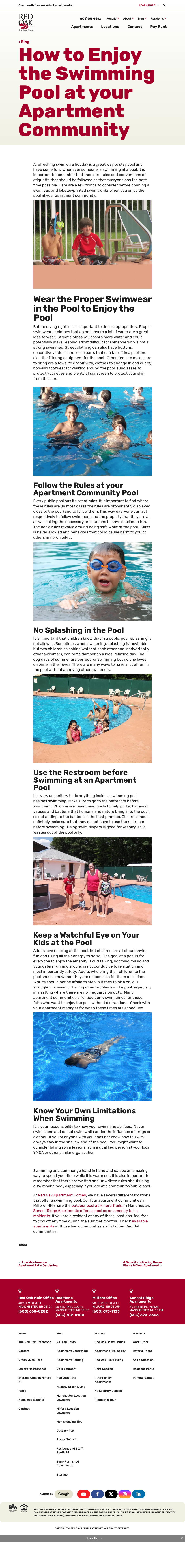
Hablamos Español (31, 1399)
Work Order (140, 1342)
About (127, 18)
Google (64, 1494)
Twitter (111, 1494)
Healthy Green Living (71, 1386)
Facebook (97, 1494)
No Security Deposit (108, 1390)
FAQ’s (22, 1390)
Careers (23, 1351)
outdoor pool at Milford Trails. (97, 1205)
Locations (110, 26)
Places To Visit (67, 1439)
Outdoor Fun (65, 1430)
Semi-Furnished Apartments (68, 1463)
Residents (157, 18)
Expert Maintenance (32, 1369)
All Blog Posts (66, 1342)
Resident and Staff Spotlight (70, 1450)
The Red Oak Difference (34, 1342)
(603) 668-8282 (90, 18)
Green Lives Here (30, 1360)
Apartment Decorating (72, 1351)
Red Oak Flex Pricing (109, 1360)
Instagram (124, 1494)
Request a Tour (105, 1399)
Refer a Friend (143, 1351)
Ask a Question (143, 1360)
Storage (62, 1474)
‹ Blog (23, 41)
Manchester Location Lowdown (71, 1397)
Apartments (82, 26)
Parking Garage (143, 1377)
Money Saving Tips (69, 1421)
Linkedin (138, 1494)
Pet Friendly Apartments (103, 1379)
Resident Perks (143, 1369)
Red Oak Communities (110, 1342)
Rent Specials (104, 1369)
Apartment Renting (70, 1360)
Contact (134, 26)
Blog (141, 18)
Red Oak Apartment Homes (62, 1195)
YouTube (83, 1494)
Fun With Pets (66, 1377)
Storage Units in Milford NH (34, 1379)
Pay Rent (158, 26)
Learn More (147, 5)
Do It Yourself (66, 1369)
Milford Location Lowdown (68, 1410)
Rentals (111, 18)
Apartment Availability (110, 1351)
